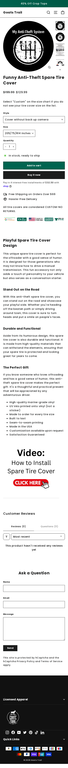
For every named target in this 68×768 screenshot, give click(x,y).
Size (5, 127)
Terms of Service (51, 661)
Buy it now (34, 174)
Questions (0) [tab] (49, 526)
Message (8, 614)
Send (10, 648)
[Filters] (6, 536)
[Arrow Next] (60, 69)
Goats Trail (12, 12)
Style (6, 113)
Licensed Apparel (15, 699)
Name (6, 582)
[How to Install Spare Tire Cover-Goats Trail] (31, 496)
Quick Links (11, 739)
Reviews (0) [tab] (18, 526)
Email (6, 598)
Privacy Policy (25, 661)
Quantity (8, 140)
